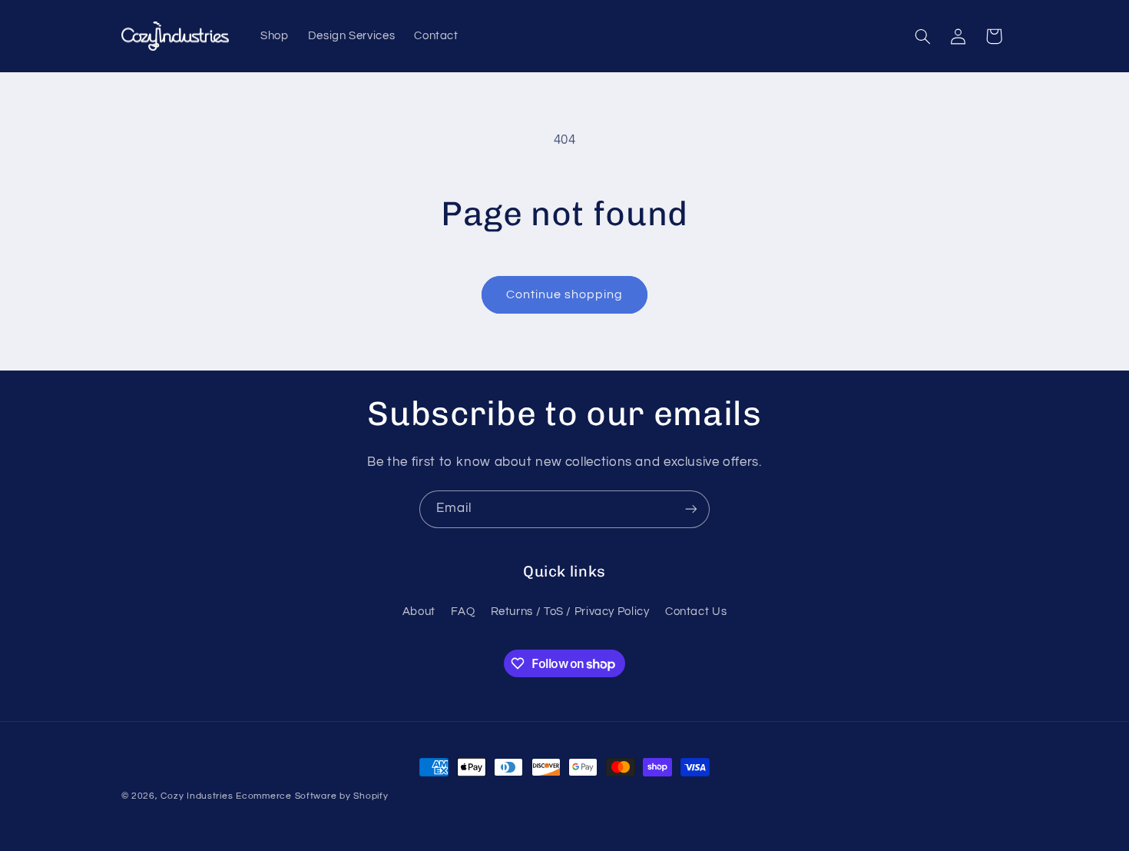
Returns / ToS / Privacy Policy (570, 611)
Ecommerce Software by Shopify (312, 796)
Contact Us (696, 611)
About (418, 611)
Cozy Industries (197, 796)
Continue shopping (565, 294)
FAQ (463, 611)
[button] (922, 36)
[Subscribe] (691, 509)
